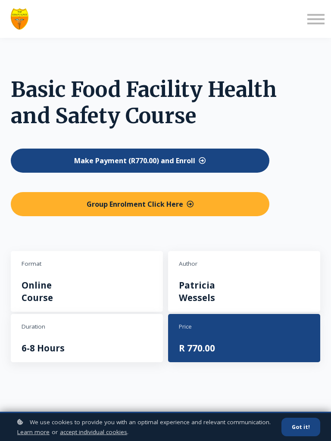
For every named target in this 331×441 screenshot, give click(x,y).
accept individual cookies (93, 432)
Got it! (301, 427)
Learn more (33, 432)
